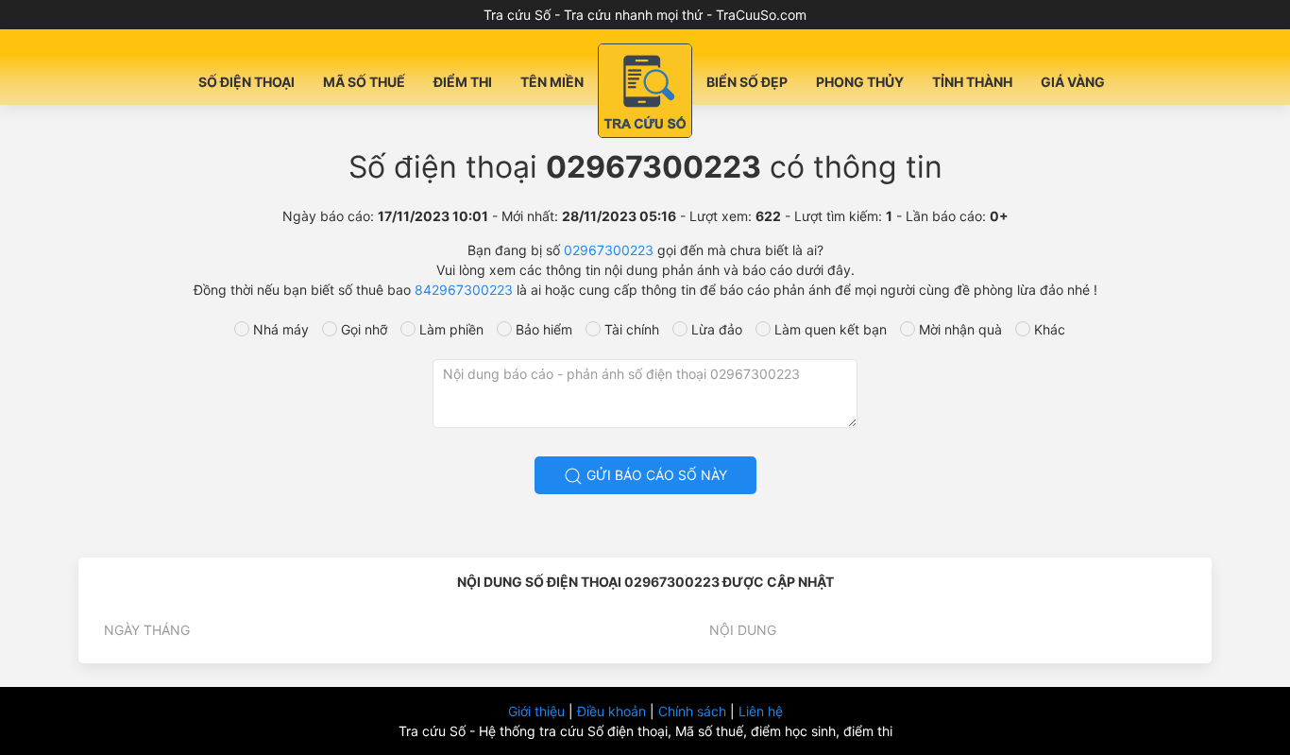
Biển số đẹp (747, 82)
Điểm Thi (462, 82)
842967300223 (464, 290)
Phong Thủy (860, 82)
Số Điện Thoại (246, 82)
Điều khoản (613, 711)
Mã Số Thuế (364, 82)
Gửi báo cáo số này (655, 475)
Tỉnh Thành (972, 82)
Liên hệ (760, 711)
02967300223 (608, 250)
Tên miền (552, 82)
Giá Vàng (1073, 82)
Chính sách (694, 711)
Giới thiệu (538, 711)
